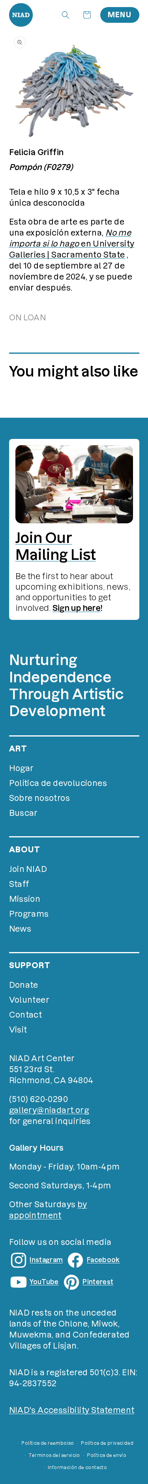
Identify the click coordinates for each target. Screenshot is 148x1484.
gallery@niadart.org (49, 1110)
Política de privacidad (107, 1443)
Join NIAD (28, 869)
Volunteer (29, 1000)
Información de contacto (77, 1467)
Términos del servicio (54, 1455)
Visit (18, 1029)
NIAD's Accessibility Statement (72, 1410)
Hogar (21, 768)
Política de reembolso (47, 1443)
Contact (25, 1015)
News (20, 929)
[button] (65, 15)
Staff (19, 884)
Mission (25, 899)
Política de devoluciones (58, 783)
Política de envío (106, 1455)
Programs (29, 914)
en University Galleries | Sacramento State (72, 243)
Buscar (23, 813)
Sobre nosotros (39, 798)
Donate (23, 985)
